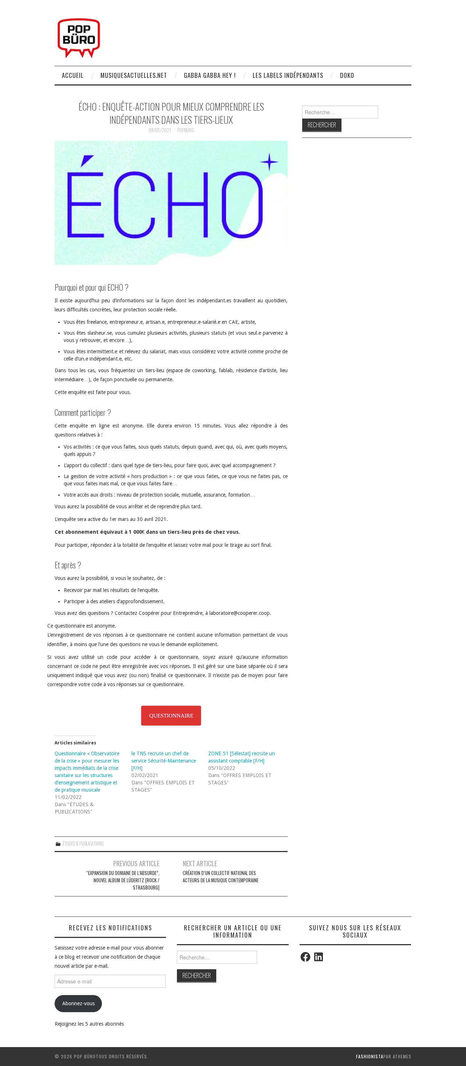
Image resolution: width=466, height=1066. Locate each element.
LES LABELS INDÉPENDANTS (288, 75)
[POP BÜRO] (79, 36)
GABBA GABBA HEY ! (210, 75)
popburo (185, 130)
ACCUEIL (73, 75)
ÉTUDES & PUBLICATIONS (83, 843)
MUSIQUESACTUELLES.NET (133, 75)
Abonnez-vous (78, 1003)
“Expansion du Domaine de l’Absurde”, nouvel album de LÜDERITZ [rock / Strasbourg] (122, 880)
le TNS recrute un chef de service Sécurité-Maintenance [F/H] (163, 761)
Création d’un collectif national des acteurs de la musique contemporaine (220, 877)
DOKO (347, 75)
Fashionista (369, 1056)
